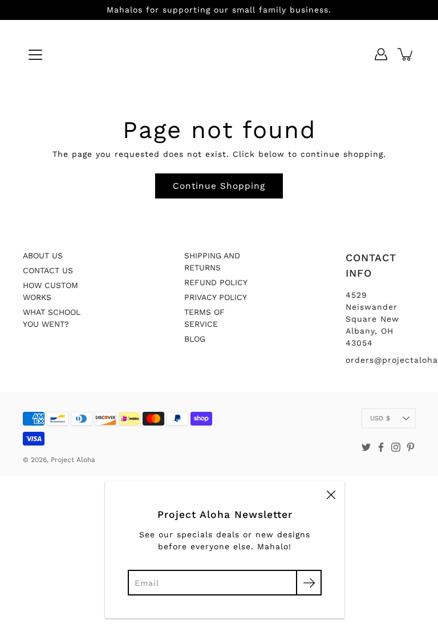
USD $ (380, 418)
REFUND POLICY (216, 282)
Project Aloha (73, 460)
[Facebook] (381, 447)
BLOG (194, 338)
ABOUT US (43, 255)
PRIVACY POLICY (215, 297)
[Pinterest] (410, 447)
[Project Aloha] (219, 54)
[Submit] (309, 582)
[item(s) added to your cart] (406, 54)
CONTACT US (48, 270)
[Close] (330, 494)
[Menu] (35, 55)
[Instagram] (395, 447)
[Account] (381, 54)
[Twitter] (366, 447)
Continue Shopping (219, 186)
